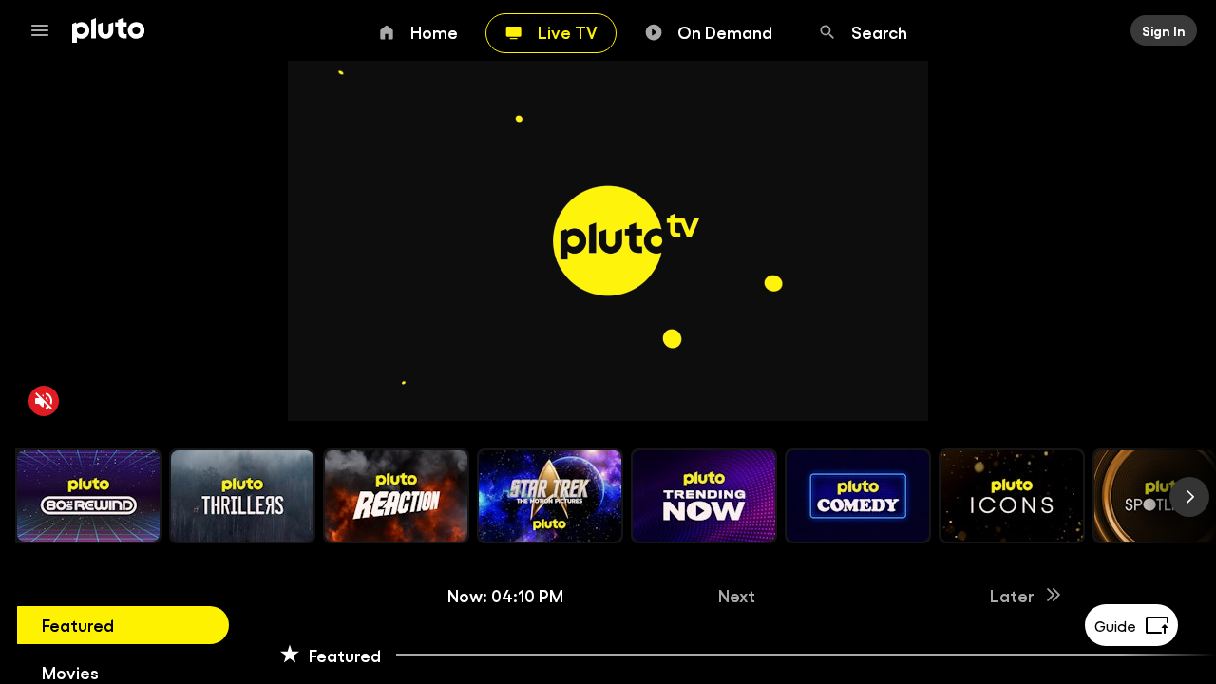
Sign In (1164, 30)
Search (879, 31)
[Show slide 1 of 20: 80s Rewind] (88, 495)
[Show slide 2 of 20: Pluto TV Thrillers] (242, 495)
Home (434, 31)
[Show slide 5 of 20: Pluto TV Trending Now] (704, 495)
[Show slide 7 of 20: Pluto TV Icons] (1012, 495)
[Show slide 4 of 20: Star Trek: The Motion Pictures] (550, 495)
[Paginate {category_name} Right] (1189, 497)
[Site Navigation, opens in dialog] (45, 30)
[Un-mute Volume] (43, 401)
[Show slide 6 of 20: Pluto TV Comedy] (858, 495)
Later (1012, 594)
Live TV (568, 31)
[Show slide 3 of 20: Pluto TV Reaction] (396, 495)
